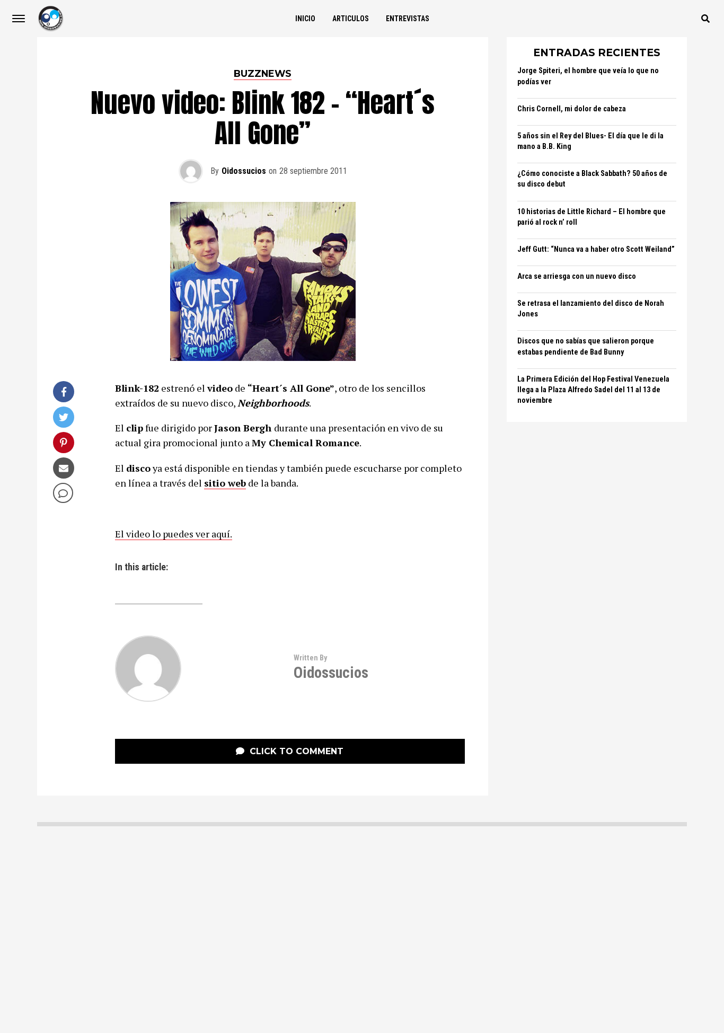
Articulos (350, 18)
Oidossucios (244, 171)
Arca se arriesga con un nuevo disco (576, 276)
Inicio (305, 18)
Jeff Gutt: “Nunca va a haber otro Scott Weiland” (596, 249)
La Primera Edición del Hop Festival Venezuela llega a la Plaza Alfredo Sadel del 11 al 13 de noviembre (593, 390)
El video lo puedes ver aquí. (173, 533)
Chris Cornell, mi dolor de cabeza (571, 108)
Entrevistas (407, 18)
